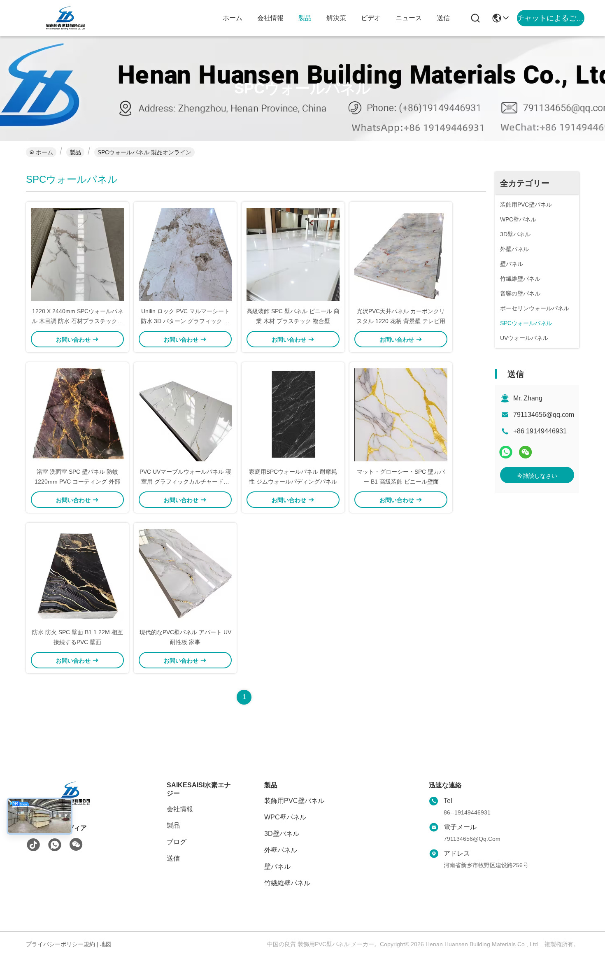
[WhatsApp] (505, 452)
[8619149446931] (54, 845)
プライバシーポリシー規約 (60, 944)
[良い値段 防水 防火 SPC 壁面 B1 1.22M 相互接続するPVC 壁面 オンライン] (77, 575)
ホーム (232, 17)
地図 (106, 944)
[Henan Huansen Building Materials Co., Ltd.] (66, 18)
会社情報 (270, 17)
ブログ (176, 841)
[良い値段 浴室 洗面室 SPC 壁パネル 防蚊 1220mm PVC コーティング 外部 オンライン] (77, 414)
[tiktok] (33, 845)
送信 (443, 17)
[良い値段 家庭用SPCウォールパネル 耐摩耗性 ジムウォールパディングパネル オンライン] (293, 414)
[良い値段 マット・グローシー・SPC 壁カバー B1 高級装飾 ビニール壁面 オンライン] (400, 414)
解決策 (336, 17)
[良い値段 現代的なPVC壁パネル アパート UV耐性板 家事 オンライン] (185, 575)
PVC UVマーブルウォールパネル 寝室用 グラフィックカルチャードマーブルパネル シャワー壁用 (185, 481)
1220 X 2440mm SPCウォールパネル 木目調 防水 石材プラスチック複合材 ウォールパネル (77, 321)
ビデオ (371, 17)
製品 (305, 17)
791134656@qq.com (543, 414)
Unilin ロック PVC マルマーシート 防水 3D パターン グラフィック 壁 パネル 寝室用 (185, 321)
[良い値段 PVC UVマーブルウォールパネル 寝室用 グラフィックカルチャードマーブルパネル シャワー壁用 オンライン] (185, 414)
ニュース (409, 17)
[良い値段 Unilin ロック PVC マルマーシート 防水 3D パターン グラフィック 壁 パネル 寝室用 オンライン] (185, 254)
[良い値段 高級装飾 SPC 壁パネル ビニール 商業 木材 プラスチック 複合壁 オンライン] (293, 254)
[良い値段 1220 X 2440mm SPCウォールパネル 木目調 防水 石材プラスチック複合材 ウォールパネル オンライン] (77, 254)
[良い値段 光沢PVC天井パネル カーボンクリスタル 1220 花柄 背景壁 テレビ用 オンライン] (400, 254)
